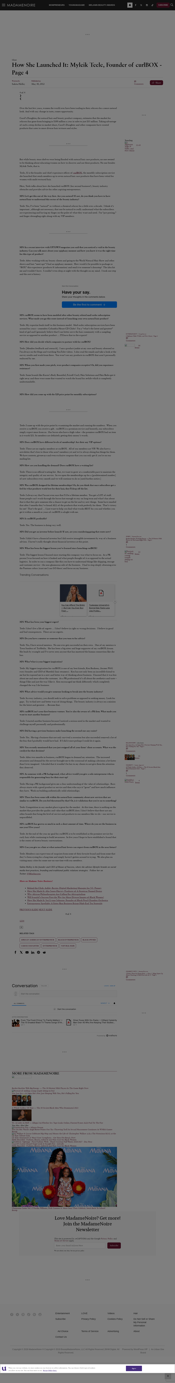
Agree (134, 1368)
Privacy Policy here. (50, 1370)
